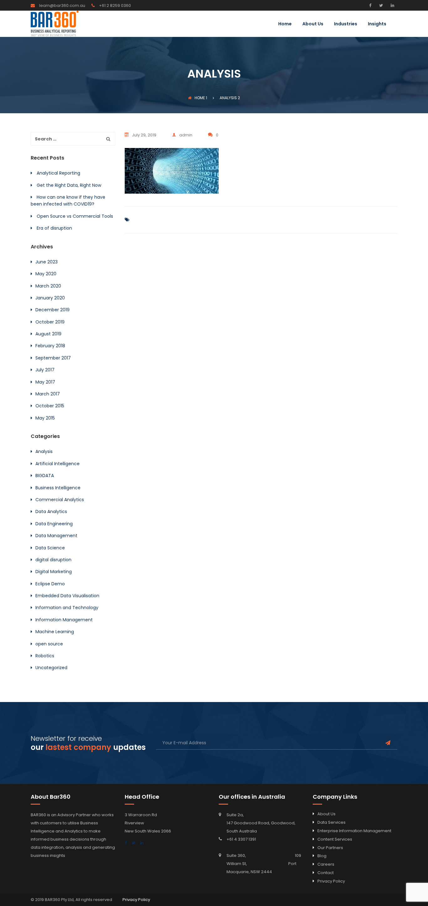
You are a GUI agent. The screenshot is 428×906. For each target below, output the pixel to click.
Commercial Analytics (59, 499)
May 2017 (45, 382)
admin (185, 135)
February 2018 (50, 346)
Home (285, 24)
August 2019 (48, 334)
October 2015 (49, 406)
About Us (312, 24)
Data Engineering (54, 524)
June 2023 (46, 262)
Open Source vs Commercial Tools (75, 216)
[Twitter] (380, 5)
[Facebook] (371, 5)
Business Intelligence (58, 488)
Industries (345, 24)
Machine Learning (54, 632)
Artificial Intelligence (57, 464)
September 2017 (53, 358)
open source (49, 644)
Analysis (44, 451)
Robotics (44, 656)
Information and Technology (66, 607)
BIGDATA (44, 475)
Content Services (334, 839)
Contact (325, 873)
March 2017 (47, 394)
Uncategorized (51, 667)
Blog (321, 856)
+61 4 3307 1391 (241, 839)
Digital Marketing (53, 571)
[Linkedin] (391, 5)
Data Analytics (51, 511)
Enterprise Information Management (354, 831)
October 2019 (50, 322)
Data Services (331, 822)
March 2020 (48, 286)
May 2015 (45, 418)
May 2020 (45, 274)
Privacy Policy (331, 881)
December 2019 (52, 310)
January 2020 (50, 298)
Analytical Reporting (58, 173)
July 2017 (45, 370)
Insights (377, 24)
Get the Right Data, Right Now (69, 185)
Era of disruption (54, 228)
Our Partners (330, 848)
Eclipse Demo (50, 584)
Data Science (50, 548)
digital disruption (53, 560)
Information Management (64, 620)
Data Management (56, 535)
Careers (325, 864)
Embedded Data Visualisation (67, 596)
